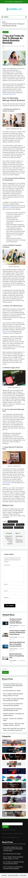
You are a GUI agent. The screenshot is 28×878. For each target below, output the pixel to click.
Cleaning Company (9, 524)
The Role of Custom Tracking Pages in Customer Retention (15, 621)
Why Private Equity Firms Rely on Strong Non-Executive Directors (17, 644)
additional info (6, 207)
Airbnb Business (12, 521)
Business (5, 32)
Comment (7, 565)
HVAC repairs (6, 331)
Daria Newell (7, 46)
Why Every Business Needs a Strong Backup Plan (16, 655)
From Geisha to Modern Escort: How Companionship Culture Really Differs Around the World (13, 685)
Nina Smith (13, 660)
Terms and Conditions (13, 875)
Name (6, 584)
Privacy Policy (23, 875)
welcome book (6, 482)
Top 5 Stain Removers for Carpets (12, 690)
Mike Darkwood (14, 625)
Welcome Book (19, 527)
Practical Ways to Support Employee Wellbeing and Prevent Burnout (17, 632)
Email (6, 591)
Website (6, 597)
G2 (8, 198)
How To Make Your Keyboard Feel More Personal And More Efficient (13, 1)
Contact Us (4, 875)
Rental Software (8, 527)
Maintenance (20, 524)
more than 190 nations (8, 94)
